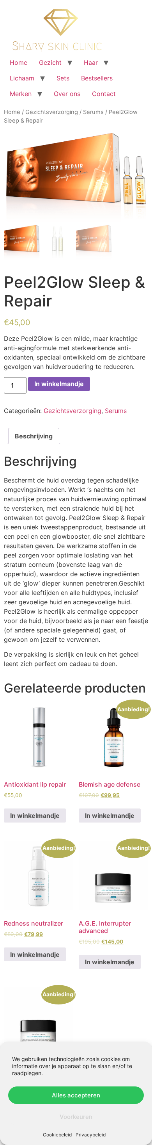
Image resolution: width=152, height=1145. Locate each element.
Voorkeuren (76, 1116)
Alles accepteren (76, 1095)
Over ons (67, 94)
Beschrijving (34, 436)
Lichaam (22, 78)
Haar (91, 62)
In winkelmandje (59, 384)
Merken (21, 94)
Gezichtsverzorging (51, 112)
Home (18, 62)
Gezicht (50, 62)
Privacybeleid (91, 1135)
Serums (93, 112)
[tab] (33, 436)
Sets (63, 78)
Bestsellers (97, 78)
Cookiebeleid (57, 1135)
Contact (104, 94)
